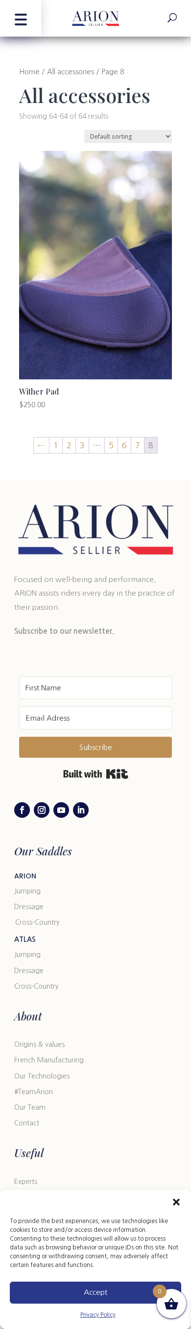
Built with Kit (95, 774)
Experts (25, 1181)
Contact (26, 1123)
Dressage (29, 906)
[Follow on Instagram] (41, 810)
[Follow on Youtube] (61, 810)
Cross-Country (37, 922)
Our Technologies (42, 1076)
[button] (176, 1202)
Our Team (30, 1107)
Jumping (27, 891)
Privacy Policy (98, 1315)
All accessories (70, 71)
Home (29, 71)
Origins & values (39, 1044)
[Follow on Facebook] (22, 810)
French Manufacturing (49, 1060)
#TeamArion (33, 1091)
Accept (95, 1292)
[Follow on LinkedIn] (81, 810)
